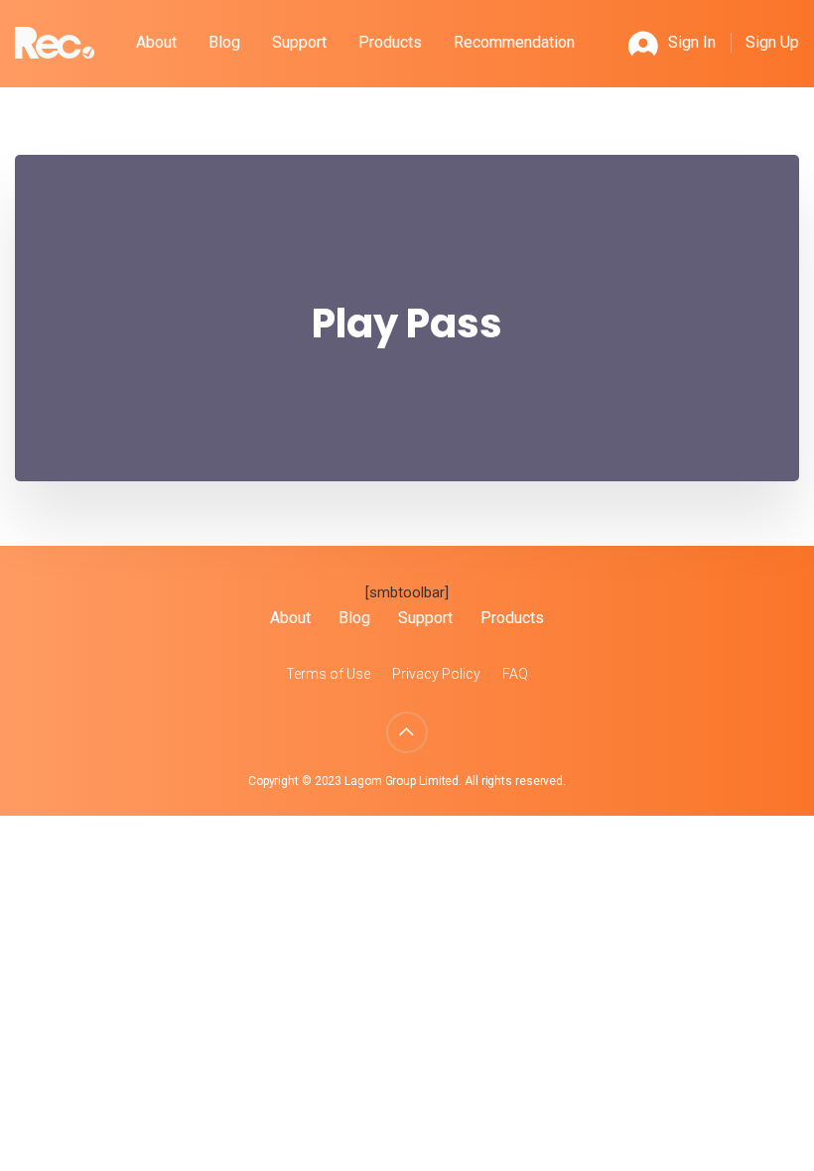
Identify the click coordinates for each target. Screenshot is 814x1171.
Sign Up (772, 42)
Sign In (692, 42)
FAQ (515, 674)
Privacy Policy (436, 674)
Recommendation (514, 42)
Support (299, 42)
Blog (224, 42)
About (156, 42)
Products (390, 42)
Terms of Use (328, 674)
